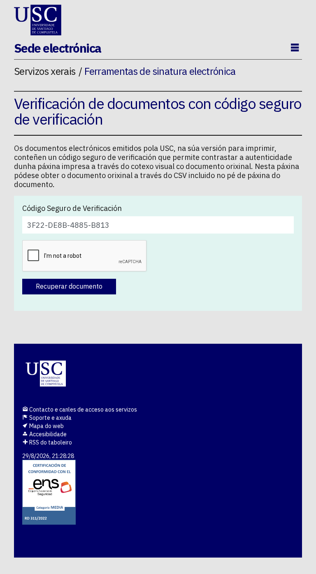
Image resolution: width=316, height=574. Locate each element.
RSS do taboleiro (50, 442)
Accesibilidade (47, 434)
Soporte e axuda (50, 417)
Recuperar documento (69, 286)
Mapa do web (46, 426)
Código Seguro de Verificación (72, 208)
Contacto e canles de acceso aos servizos (82, 409)
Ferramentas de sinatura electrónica (160, 71)
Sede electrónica (57, 48)
